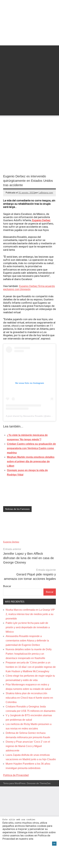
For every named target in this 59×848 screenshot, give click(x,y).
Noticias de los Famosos (17, 509)
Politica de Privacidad (16, 775)
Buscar (7, 586)
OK (54, 843)
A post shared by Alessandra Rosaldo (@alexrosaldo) (32, 416)
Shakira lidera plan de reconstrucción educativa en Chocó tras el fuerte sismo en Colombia (29, 697)
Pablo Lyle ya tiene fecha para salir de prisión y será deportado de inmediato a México (28, 627)
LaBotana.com (46, 192)
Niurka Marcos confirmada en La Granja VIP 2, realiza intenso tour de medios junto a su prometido (30, 614)
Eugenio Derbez (41, 220)
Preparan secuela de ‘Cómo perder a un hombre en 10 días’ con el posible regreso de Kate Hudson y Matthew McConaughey (31, 667)
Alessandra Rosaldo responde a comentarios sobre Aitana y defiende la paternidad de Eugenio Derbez (27, 640)
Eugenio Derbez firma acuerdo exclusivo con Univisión (29, 287)
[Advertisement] (29, 86)
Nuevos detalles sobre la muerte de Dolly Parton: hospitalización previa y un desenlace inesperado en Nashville (29, 653)
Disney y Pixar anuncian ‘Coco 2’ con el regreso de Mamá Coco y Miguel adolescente (28, 746)
